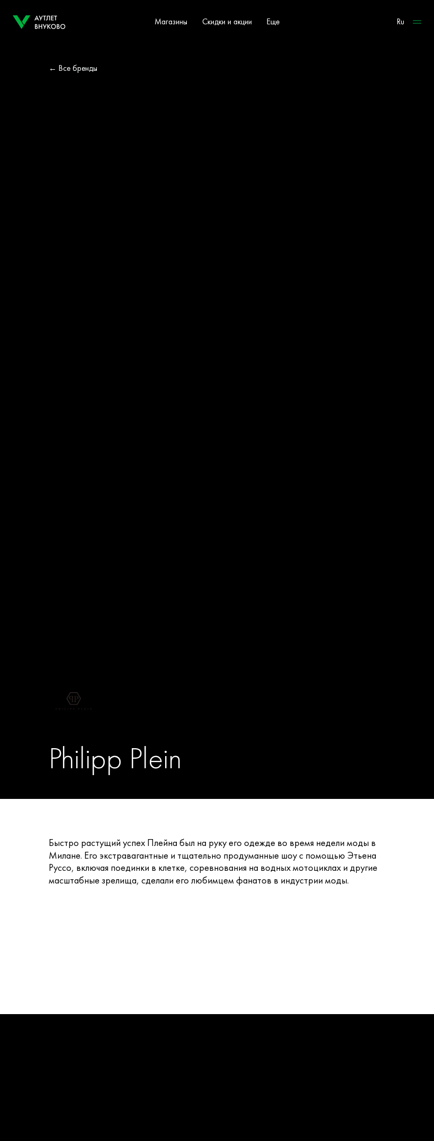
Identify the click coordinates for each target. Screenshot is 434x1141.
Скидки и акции (227, 21)
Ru (400, 21)
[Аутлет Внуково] (39, 22)
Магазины (171, 21)
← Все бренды (73, 68)
